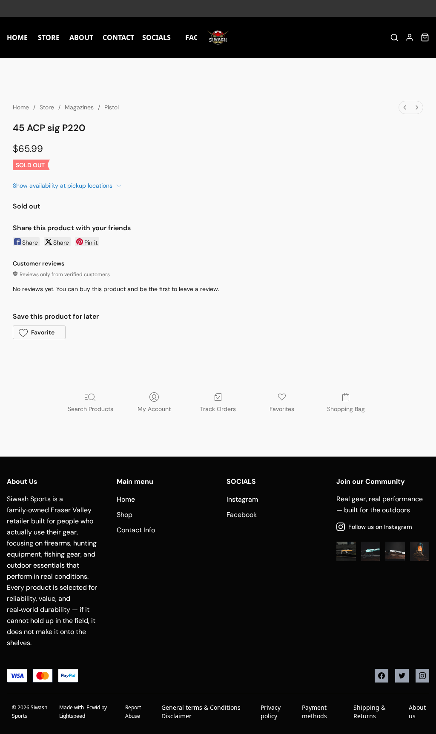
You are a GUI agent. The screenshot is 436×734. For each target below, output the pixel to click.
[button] (39, 332)
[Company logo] (218, 37)
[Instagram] (422, 676)
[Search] (394, 37)
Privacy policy (271, 711)
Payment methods (314, 711)
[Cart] (425, 37)
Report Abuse (133, 712)
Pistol (111, 107)
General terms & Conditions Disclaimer (201, 711)
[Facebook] (381, 676)
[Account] (409, 37)
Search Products (90, 409)
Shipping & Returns (369, 711)
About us (417, 711)
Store (47, 107)
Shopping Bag (346, 409)
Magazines (79, 107)
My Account (154, 409)
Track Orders (218, 409)
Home (21, 107)
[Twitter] (402, 676)
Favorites (282, 409)
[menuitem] (405, 107)
